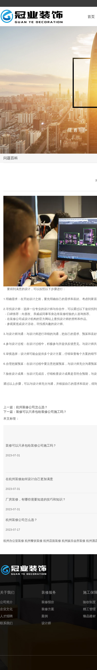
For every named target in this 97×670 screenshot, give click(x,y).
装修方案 (48, 609)
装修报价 (48, 602)
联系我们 (6, 623)
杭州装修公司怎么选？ (32, 407)
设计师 (46, 623)
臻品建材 (89, 616)
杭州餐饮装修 (33, 540)
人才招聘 (6, 616)
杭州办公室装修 (13, 540)
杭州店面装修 (52, 540)
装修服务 (49, 592)
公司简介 (6, 602)
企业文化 (6, 609)
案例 (45, 616)
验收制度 (89, 602)
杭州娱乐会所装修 (73, 540)
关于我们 (7, 592)
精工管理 (89, 609)
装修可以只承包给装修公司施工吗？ (41, 411)
